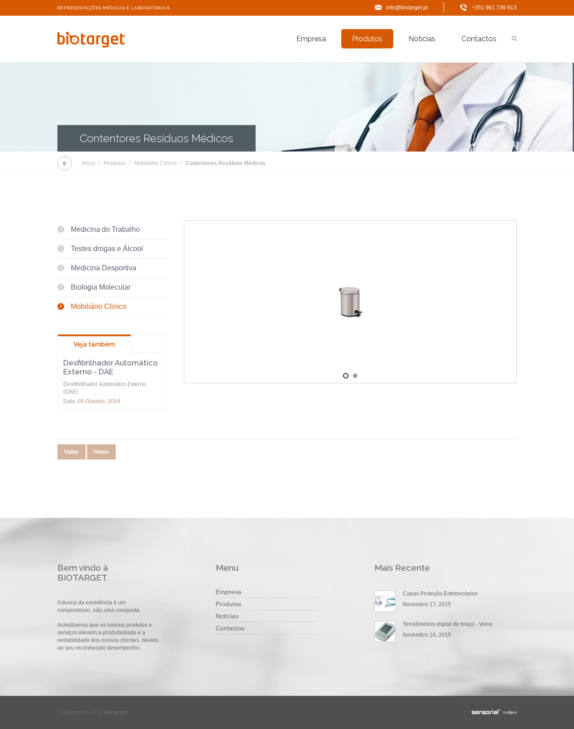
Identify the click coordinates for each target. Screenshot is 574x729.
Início (88, 163)
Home (101, 452)
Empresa (311, 39)
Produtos (367, 39)
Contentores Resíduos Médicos (225, 163)
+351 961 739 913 (494, 7)
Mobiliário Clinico (155, 163)
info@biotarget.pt (407, 7)
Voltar (71, 452)
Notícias (422, 39)
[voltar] (64, 163)
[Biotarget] (91, 40)
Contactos (478, 39)
